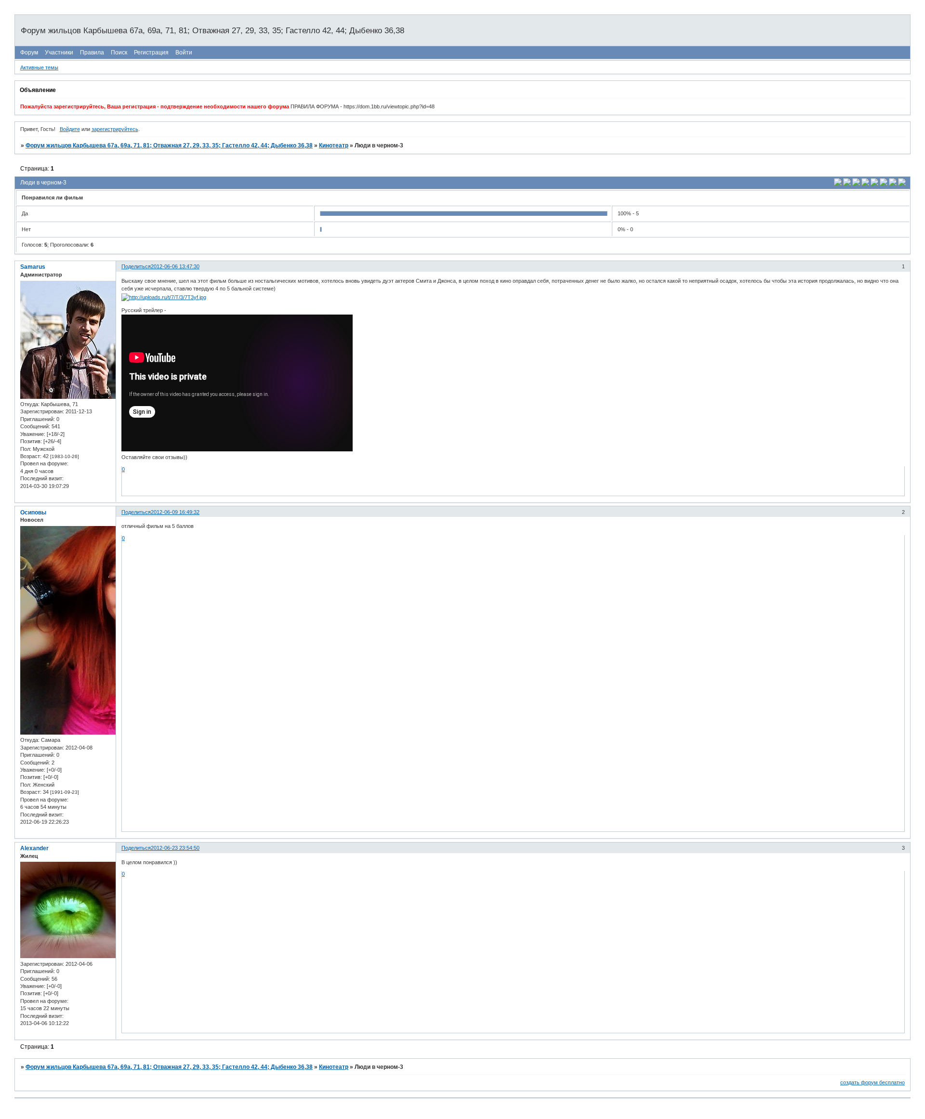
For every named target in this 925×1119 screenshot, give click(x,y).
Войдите (70, 129)
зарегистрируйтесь (115, 129)
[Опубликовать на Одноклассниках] (865, 184)
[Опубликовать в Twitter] (856, 184)
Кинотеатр (333, 145)
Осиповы (33, 512)
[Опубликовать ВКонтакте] (838, 184)
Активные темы (39, 67)
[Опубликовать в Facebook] (847, 184)
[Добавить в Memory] (902, 184)
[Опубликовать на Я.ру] (883, 184)
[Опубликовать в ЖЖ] (893, 184)
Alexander (34, 848)
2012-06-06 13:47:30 (175, 266)
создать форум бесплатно (872, 1082)
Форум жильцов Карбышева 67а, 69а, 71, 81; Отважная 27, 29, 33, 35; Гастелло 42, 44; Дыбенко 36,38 (169, 145)
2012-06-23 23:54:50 (175, 848)
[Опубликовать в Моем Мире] (874, 184)
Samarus (32, 266)
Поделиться (136, 266)
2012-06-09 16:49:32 (175, 512)
